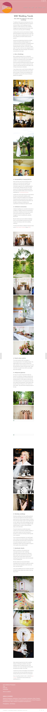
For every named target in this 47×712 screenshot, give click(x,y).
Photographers (6, 703)
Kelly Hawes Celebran (20, 227)
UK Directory (12, 703)
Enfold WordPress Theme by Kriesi (22, 710)
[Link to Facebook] (42, 1)
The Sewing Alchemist (23, 192)
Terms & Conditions (7, 691)
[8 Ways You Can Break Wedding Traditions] (1, 356)
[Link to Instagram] (43, 1)
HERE (29, 227)
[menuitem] (25, 7)
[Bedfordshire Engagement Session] (46, 356)
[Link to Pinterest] (45, 1)
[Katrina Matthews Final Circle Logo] (6, 7)
